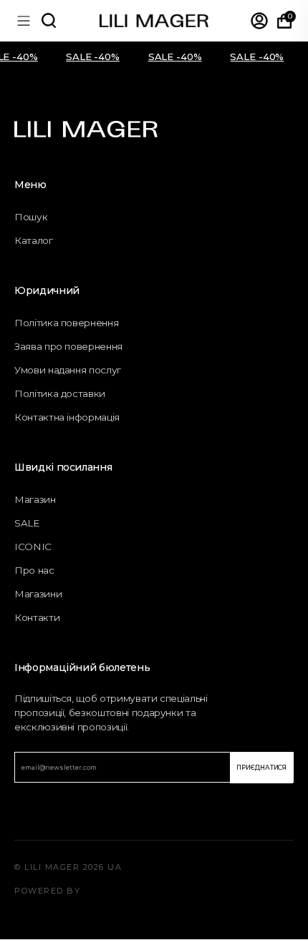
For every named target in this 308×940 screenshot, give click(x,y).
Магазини (38, 593)
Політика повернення (66, 322)
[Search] (48, 20)
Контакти (36, 617)
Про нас (34, 570)
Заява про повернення (68, 346)
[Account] (259, 20)
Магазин (35, 499)
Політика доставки (59, 393)
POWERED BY (47, 891)
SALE (26, 523)
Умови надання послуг (67, 370)
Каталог (33, 240)
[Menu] (23, 20)
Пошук (30, 216)
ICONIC (33, 546)
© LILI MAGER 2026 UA (68, 867)
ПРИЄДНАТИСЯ (261, 767)
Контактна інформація (67, 417)
